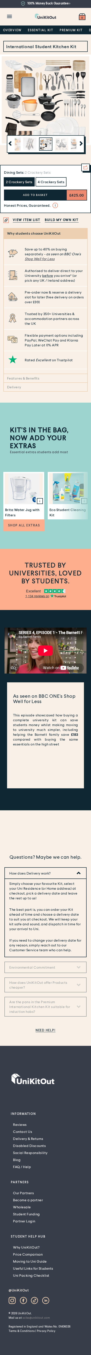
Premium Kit (71, 30)
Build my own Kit (62, 220)
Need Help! (46, 1030)
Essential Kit (40, 30)
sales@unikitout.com (36, 1317)
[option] (45, 3)
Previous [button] (9, 144)
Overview (12, 30)
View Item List (26, 220)
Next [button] (80, 144)
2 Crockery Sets (19, 182)
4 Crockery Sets (51, 182)
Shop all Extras (24, 525)
